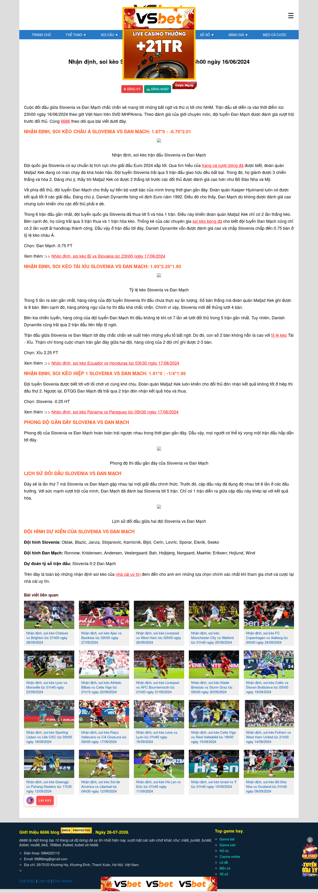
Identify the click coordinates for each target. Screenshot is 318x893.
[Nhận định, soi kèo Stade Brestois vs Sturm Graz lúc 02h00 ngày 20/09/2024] (214, 677)
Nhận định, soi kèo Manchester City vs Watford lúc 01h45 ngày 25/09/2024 (212, 637)
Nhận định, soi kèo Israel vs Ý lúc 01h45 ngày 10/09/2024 (214, 784)
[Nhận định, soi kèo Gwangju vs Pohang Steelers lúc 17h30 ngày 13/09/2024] (49, 776)
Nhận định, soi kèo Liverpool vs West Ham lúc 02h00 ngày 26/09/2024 (158, 637)
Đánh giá (238, 34)
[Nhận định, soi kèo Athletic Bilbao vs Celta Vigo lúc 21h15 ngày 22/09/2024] (104, 677)
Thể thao (76, 34)
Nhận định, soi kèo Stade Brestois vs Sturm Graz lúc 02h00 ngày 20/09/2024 (212, 687)
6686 (65, 121)
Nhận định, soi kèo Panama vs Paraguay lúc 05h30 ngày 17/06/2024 (115, 412)
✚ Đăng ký (132, 89)
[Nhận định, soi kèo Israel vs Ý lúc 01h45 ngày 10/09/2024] (214, 776)
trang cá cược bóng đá (223, 165)
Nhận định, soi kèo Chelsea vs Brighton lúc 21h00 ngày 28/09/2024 (47, 637)
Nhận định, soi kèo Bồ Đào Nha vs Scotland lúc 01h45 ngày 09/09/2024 (266, 786)
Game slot (227, 844)
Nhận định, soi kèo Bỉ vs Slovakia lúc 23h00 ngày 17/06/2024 (108, 256)
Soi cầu (109, 34)
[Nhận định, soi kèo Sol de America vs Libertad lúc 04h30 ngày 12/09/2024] (104, 776)
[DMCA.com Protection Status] (76, 832)
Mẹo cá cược (274, 34)
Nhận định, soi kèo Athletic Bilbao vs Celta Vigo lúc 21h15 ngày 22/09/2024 (101, 687)
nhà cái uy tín (128, 574)
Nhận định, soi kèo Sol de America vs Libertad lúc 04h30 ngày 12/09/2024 (100, 786)
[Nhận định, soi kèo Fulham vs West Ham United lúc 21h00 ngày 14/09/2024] (269, 726)
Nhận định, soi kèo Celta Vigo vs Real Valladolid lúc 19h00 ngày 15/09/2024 (213, 737)
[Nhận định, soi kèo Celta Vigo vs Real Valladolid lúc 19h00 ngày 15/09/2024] (214, 726)
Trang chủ (41, 34)
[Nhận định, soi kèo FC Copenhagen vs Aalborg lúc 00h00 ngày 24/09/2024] (269, 627)
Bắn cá (225, 868)
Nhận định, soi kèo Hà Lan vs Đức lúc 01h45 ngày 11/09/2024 (158, 786)
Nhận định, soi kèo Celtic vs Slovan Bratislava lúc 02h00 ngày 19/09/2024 (267, 687)
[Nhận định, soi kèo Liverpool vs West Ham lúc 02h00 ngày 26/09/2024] (159, 627)
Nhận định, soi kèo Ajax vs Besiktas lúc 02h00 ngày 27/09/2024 (101, 637)
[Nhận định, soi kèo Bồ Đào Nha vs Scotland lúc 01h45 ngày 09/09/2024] (269, 776)
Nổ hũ (224, 850)
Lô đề (224, 862)
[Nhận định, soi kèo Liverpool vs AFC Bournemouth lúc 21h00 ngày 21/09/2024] (159, 677)
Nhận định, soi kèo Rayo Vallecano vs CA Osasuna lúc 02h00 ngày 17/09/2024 (104, 737)
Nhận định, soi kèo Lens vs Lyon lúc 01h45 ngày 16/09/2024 (156, 737)
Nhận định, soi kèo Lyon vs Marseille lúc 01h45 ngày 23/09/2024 (46, 687)
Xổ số (207, 34)
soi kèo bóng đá (207, 221)
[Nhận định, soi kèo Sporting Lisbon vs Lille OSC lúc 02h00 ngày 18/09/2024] (49, 726)
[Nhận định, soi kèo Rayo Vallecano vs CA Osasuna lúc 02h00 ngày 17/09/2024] (104, 726)
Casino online (230, 856)
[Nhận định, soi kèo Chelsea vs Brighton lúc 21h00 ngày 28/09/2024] (49, 627)
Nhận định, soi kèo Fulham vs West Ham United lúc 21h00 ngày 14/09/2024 (268, 737)
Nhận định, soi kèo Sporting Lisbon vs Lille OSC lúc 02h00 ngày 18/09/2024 (49, 737)
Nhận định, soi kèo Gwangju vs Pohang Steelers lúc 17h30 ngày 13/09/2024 (49, 786)
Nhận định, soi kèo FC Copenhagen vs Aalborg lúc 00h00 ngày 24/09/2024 (267, 637)
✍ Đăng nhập (157, 89)
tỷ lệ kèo (279, 335)
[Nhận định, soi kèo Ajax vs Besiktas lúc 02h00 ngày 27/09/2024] (104, 627)
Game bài (227, 838)
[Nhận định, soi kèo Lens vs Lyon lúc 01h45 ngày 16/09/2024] (159, 726)
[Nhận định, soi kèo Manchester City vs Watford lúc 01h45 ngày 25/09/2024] (214, 627)
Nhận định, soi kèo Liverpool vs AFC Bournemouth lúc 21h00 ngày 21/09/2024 (157, 687)
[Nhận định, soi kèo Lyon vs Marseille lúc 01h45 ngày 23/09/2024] (49, 677)
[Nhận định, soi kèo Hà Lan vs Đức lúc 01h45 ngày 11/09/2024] (159, 776)
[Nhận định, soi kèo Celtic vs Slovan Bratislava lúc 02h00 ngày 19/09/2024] (269, 677)
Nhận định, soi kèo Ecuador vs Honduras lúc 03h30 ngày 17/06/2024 (115, 363)
